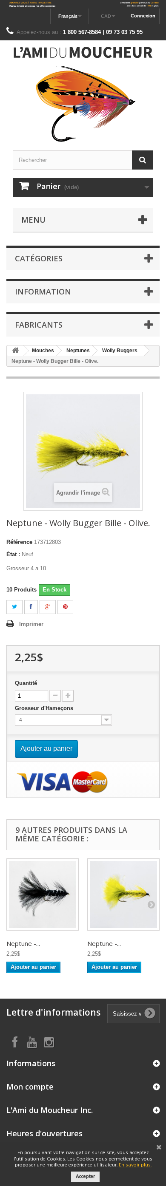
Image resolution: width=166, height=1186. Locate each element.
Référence (19, 542)
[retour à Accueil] (15, 350)
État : (13, 554)
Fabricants (39, 325)
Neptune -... (23, 943)
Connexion (143, 15)
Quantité (26, 683)
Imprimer (31, 624)
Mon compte (30, 1086)
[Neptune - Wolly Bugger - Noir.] (42, 894)
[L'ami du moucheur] (83, 94)
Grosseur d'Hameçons (45, 708)
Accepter (85, 1176)
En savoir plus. (135, 1165)
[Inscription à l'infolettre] (83, 4)
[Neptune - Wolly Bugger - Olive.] (123, 894)
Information (43, 291)
